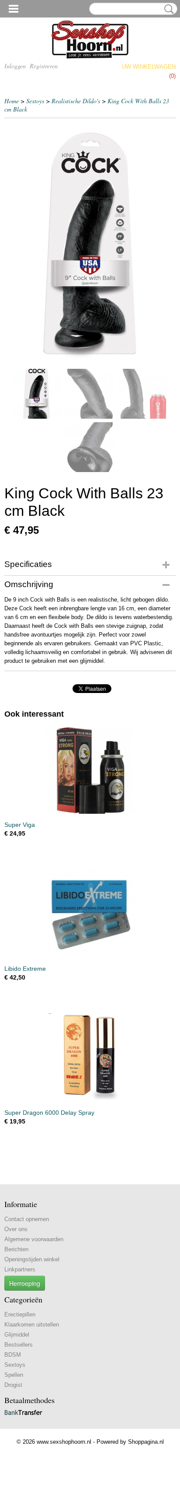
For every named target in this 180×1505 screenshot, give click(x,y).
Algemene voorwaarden (33, 1239)
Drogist (13, 1385)
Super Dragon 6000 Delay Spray (49, 1112)
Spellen (13, 1375)
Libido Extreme (25, 968)
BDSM (12, 1354)
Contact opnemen (26, 1219)
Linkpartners (19, 1269)
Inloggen (15, 66)
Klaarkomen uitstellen (31, 1324)
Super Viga (19, 824)
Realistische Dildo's (76, 101)
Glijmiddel (16, 1334)
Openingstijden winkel (31, 1259)
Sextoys (35, 101)
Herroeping (24, 1283)
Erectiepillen (19, 1314)
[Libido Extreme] (90, 913)
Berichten (16, 1249)
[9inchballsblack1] (90, 243)
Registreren (44, 66)
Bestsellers (18, 1344)
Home (11, 101)
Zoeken (167, 9)
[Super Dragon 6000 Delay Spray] (90, 1057)
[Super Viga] (90, 769)
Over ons (16, 1229)
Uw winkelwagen (149, 66)
